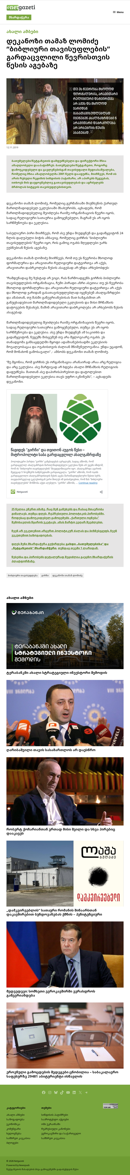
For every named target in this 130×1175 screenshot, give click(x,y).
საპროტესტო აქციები (55, 1119)
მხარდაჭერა (19, 17)
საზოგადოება (15, 1119)
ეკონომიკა (13, 1124)
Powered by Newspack (18, 1165)
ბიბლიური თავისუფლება (23, 575)
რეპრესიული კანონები (55, 1128)
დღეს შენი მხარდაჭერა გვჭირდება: (39, 544)
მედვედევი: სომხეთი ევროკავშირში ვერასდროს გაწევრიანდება (50, 993)
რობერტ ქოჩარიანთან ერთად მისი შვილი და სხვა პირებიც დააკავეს (60, 831)
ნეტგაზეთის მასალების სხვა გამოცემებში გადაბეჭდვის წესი (42, 1169)
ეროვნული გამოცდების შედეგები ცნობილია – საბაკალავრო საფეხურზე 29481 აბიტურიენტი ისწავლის (62, 1074)
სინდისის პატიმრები (54, 1114)
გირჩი (45, 575)
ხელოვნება (13, 1133)
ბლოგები (12, 1142)
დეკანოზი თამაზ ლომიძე (67, 575)
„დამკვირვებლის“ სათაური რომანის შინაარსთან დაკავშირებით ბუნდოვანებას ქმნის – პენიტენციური (54, 912)
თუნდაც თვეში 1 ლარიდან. (78, 548)
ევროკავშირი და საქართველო (61, 1133)
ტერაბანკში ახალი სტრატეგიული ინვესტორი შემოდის (56, 672)
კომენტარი (13, 1128)
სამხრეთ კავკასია (18, 1138)
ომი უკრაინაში (50, 1124)
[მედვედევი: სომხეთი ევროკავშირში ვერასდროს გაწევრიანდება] (64, 955)
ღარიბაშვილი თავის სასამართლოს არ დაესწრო (50, 749)
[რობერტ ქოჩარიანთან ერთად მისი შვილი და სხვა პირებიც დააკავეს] (64, 792)
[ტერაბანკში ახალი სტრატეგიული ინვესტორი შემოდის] (64, 636)
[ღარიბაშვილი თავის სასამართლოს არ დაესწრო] (64, 713)
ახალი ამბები (22, 31)
